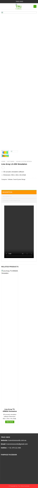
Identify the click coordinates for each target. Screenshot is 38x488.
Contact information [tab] (11, 200)
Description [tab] (7, 192)
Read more (10, 421)
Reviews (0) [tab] (7, 196)
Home (3, 161)
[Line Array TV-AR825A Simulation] (9, 338)
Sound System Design (24, 161)
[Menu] (2, 6)
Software (10, 161)
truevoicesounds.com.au (17, 440)
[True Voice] (18, 6)
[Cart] (34, 6)
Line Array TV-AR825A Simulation (10, 410)
